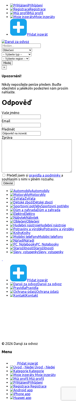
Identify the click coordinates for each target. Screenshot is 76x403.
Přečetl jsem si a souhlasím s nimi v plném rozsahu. (32, 177)
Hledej (7, 63)
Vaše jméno (10, 113)
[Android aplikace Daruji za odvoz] (17, 309)
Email (6, 121)
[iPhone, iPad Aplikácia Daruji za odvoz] (16, 323)
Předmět (8, 129)
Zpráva (7, 137)
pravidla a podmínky (45, 175)
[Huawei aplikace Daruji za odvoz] (17, 336)
